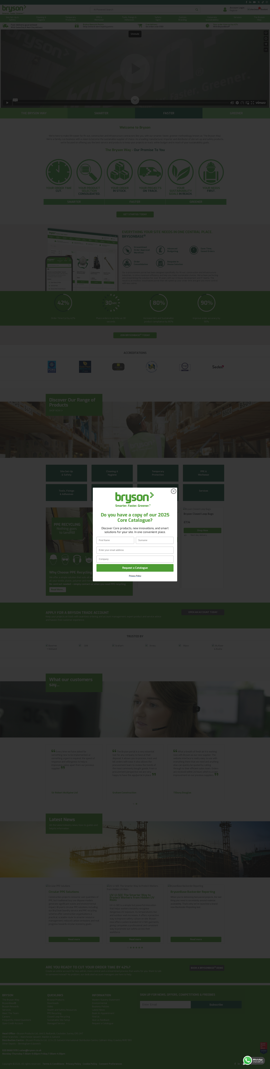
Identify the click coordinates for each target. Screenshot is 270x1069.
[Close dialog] (173, 491)
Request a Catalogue (135, 568)
